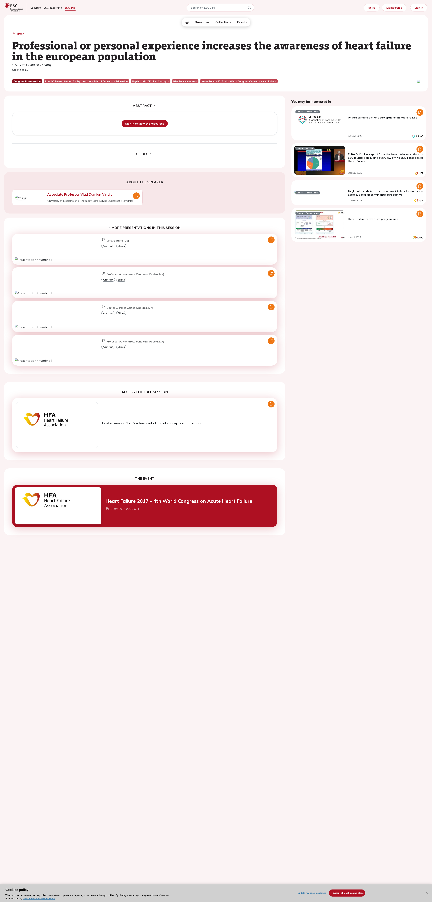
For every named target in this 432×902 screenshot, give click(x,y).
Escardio (35, 7)
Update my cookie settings (312, 893)
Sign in (418, 7)
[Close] (426, 893)
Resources (202, 22)
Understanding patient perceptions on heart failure (382, 117)
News (371, 7)
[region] (216, 893)
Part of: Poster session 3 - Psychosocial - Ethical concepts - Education (86, 81)
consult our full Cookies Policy (39, 898)
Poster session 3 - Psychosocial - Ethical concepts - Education (151, 423)
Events (242, 22)
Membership (394, 7)
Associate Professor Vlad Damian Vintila (80, 194)
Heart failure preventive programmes (373, 219)
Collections (223, 22)
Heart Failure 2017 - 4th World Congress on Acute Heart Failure (178, 501)
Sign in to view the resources (144, 123)
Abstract (108, 245)
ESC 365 (70, 7)
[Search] (249, 8)
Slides (121, 245)
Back (20, 33)
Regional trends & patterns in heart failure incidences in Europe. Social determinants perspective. (385, 193)
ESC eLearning (53, 7)
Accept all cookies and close (348, 893)
